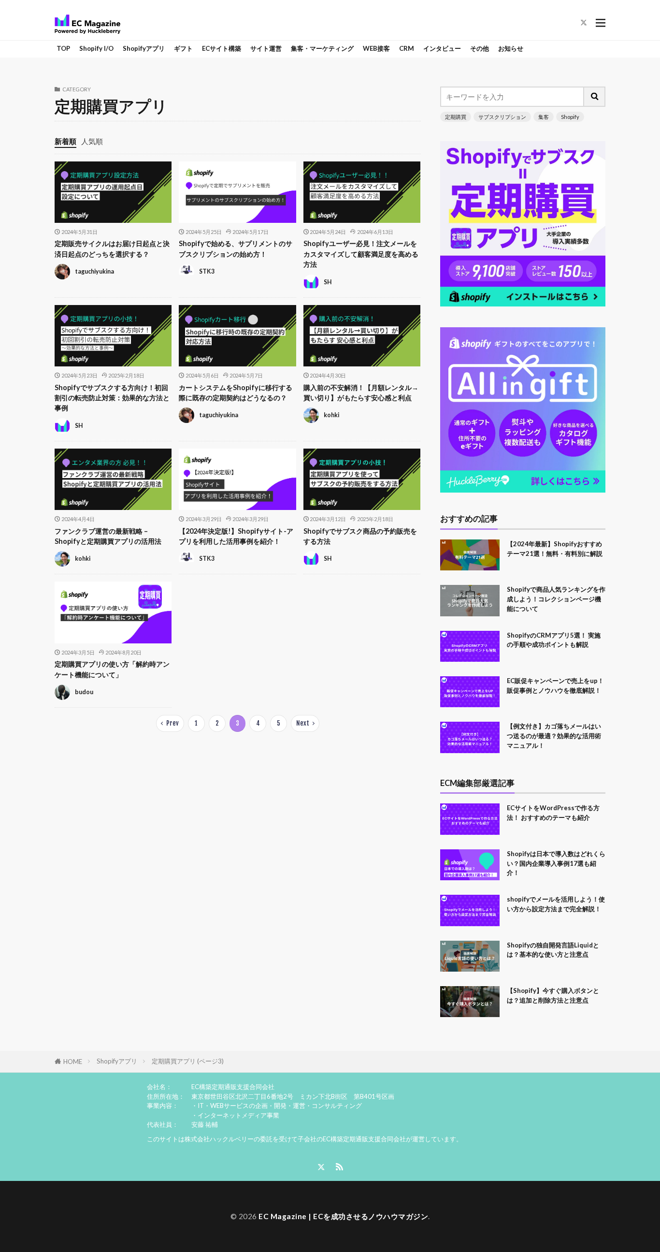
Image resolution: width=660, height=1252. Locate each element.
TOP (63, 48)
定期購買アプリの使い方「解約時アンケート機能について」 (112, 669)
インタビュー (442, 48)
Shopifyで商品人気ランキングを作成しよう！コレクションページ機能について (556, 598)
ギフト (183, 48)
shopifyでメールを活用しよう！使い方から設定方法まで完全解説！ (556, 904)
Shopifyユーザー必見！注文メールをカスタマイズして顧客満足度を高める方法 (360, 253)
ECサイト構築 (221, 48)
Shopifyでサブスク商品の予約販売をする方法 (360, 536)
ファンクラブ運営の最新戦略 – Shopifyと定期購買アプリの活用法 (108, 536)
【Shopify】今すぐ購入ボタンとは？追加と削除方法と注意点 (553, 995)
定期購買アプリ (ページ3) (188, 1061)
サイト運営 (266, 48)
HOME (72, 1061)
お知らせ (510, 48)
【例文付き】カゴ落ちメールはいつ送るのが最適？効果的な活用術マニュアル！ (554, 735)
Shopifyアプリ (144, 48)
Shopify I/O (96, 48)
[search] (594, 97)
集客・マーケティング (322, 48)
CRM (406, 48)
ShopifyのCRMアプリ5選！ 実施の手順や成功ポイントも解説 (554, 640)
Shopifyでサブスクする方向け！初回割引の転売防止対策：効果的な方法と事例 (112, 397)
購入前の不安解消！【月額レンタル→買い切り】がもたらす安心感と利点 (360, 392)
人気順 (92, 141)
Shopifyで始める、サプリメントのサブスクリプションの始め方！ (235, 248)
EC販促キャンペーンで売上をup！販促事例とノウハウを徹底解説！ (555, 685)
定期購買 (455, 117)
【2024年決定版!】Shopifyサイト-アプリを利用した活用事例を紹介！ (236, 536)
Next (302, 723)
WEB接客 (376, 48)
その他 (479, 48)
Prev (172, 723)
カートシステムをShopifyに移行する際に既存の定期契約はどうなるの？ (235, 392)
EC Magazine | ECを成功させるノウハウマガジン (343, 1216)
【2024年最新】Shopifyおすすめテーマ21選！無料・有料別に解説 (555, 548)
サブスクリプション (502, 117)
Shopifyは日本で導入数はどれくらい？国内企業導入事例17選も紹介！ (556, 863)
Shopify (570, 117)
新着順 (65, 141)
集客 (543, 117)
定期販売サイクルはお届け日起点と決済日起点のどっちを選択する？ (112, 248)
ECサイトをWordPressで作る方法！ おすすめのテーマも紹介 (553, 812)
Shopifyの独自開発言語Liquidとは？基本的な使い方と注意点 (553, 950)
